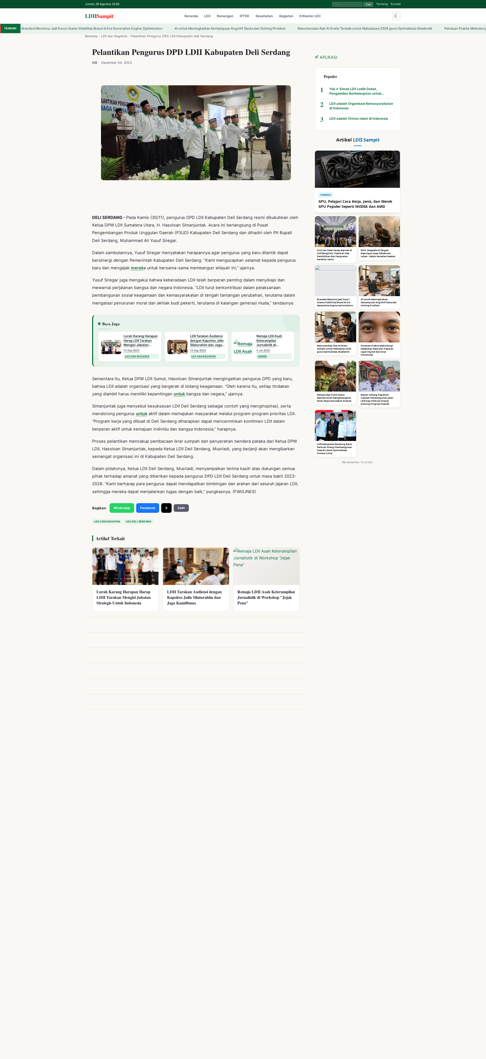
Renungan (225, 16)
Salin (181, 508)
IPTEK (244, 16)
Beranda (191, 16)
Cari (368, 4)
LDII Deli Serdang (138, 521)
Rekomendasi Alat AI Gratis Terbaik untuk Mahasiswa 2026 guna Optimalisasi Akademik (314, 28)
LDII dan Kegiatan (114, 36)
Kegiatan (286, 16)
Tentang (382, 4)
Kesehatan (264, 16)
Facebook (147, 508)
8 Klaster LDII (310, 16)
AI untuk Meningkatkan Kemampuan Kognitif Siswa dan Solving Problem (179, 28)
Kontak (396, 4)
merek (137, 267)
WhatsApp (122, 508)
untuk (179, 394)
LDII (99, 16)
